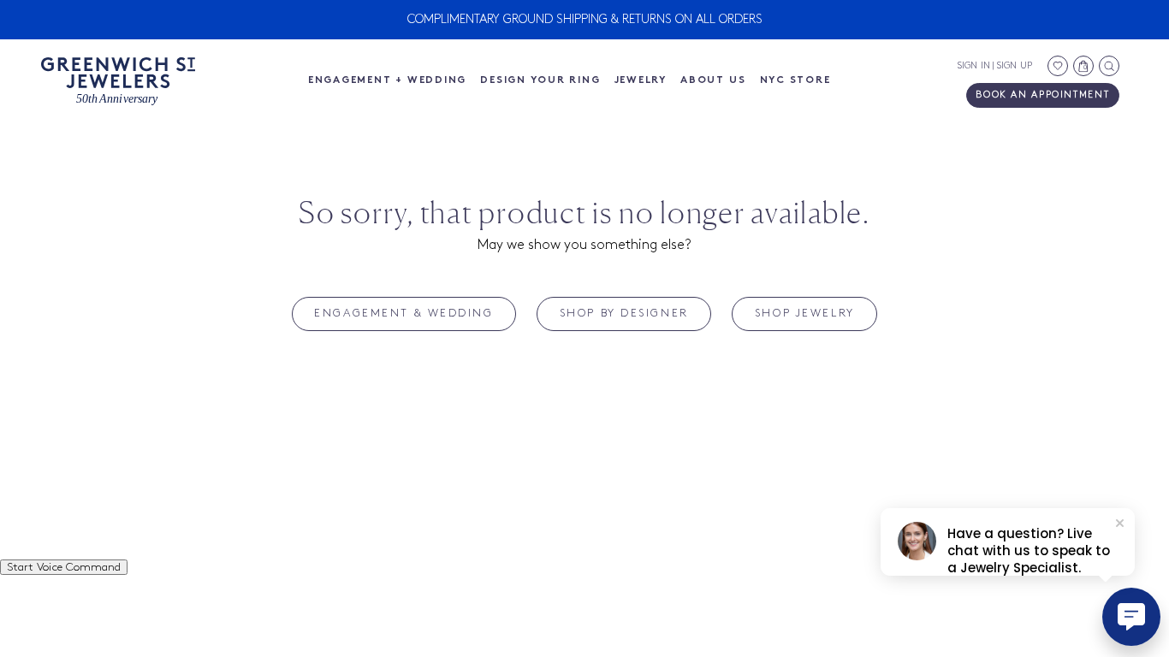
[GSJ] (118, 81)
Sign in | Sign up (995, 66)
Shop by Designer (624, 313)
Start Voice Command (64, 567)
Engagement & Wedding (403, 313)
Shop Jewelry (805, 313)
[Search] (1109, 66)
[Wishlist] (1057, 66)
